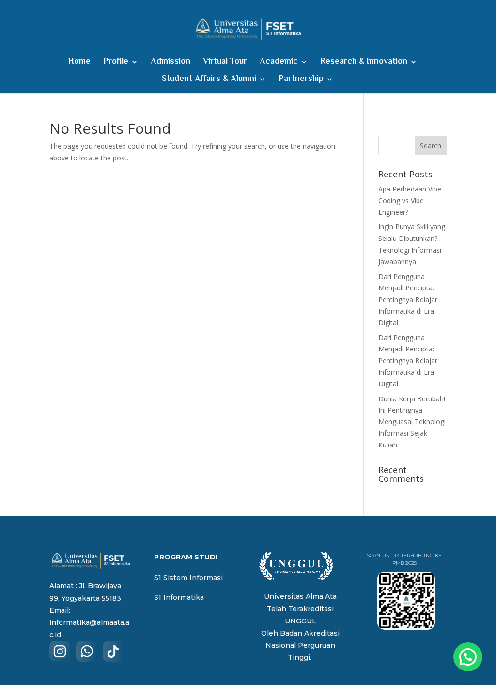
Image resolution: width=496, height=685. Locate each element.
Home (79, 63)
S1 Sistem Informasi (188, 577)
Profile (115, 63)
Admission (170, 63)
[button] (467, 656)
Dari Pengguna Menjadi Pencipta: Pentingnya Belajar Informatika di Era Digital (407, 299)
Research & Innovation (363, 63)
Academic (279, 63)
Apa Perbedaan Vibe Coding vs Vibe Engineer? (409, 200)
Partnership (301, 81)
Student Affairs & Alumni (209, 81)
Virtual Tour (225, 63)
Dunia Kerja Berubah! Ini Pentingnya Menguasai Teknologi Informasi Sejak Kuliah (412, 421)
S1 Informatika (179, 597)
